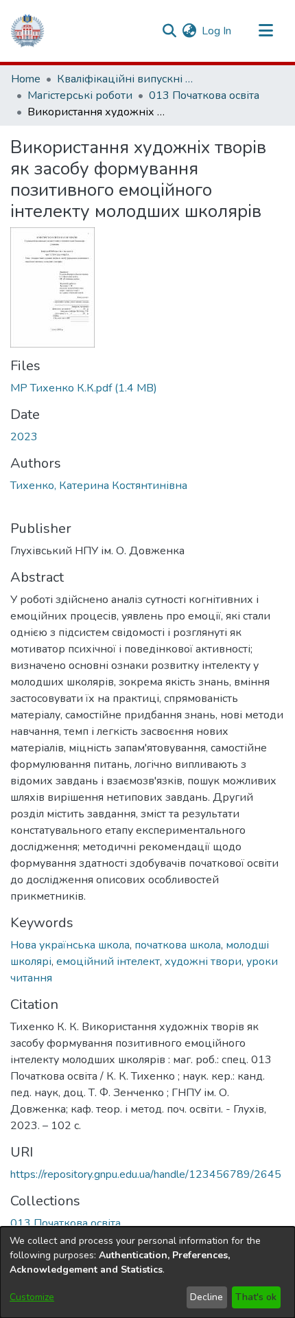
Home (25, 79)
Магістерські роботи (79, 95)
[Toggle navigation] (265, 31)
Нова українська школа (70, 945)
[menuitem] (189, 31)
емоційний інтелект (108, 961)
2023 (24, 436)
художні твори (203, 961)
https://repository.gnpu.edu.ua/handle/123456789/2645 (145, 1174)
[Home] (27, 31)
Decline (206, 1297)
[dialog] (147, 1272)
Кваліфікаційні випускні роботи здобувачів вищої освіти (125, 79)
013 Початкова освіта (204, 95)
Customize (32, 1297)
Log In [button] (217, 30)
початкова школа (177, 945)
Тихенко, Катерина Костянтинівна (98, 485)
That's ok (255, 1297)
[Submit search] (169, 31)
